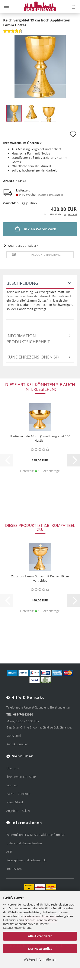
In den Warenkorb (40, 229)
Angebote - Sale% (18, 811)
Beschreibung (22, 283)
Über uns (12, 768)
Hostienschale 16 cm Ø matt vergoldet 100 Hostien (40, 438)
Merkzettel (13, 736)
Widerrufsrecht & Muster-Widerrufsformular (35, 835)
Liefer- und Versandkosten (24, 843)
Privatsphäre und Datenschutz (26, 860)
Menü (6, 6)
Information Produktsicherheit (28, 337)
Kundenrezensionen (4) (32, 357)
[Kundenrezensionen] (12, 32)
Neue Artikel (14, 802)
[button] (73, 460)
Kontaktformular (17, 744)
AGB (9, 852)
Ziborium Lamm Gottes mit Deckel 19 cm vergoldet (40, 578)
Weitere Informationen (40, 959)
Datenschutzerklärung (17, 928)
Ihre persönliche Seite (21, 777)
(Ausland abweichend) (50, 194)
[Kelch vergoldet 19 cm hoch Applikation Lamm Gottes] (40, 66)
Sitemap (11, 785)
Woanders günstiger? (22, 246)
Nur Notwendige (40, 949)
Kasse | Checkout (18, 794)
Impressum (14, 869)
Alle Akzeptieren (40, 936)
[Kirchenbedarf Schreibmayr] (40, 6)
